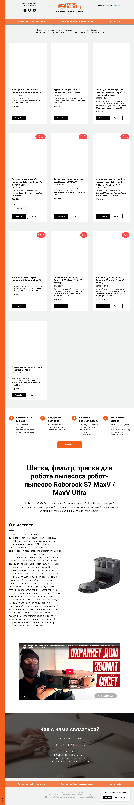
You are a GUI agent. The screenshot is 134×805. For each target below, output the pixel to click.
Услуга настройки (114, 21)
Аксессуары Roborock (89, 30)
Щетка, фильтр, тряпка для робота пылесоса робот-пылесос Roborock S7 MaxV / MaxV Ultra (69, 32)
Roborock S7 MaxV (17, 534)
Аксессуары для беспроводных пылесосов (77, 21)
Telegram (116, 6)
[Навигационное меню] (2, 3)
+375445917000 (103, 6)
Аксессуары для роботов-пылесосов (31, 21)
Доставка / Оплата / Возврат (69, 11)
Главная (40, 30)
